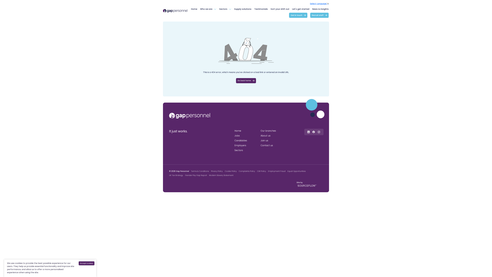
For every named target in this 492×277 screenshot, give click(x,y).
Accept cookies (86, 263)
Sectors (223, 9)
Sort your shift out (280, 9)
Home (194, 9)
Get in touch (296, 15)
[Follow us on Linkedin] (308, 131)
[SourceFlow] (307, 185)
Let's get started (300, 9)
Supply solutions (242, 9)
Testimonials (261, 9)
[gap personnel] (189, 116)
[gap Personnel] (175, 11)
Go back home (244, 80)
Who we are (206, 9)
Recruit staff (318, 15)
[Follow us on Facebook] (313, 131)
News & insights (320, 9)
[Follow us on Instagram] (318, 131)
